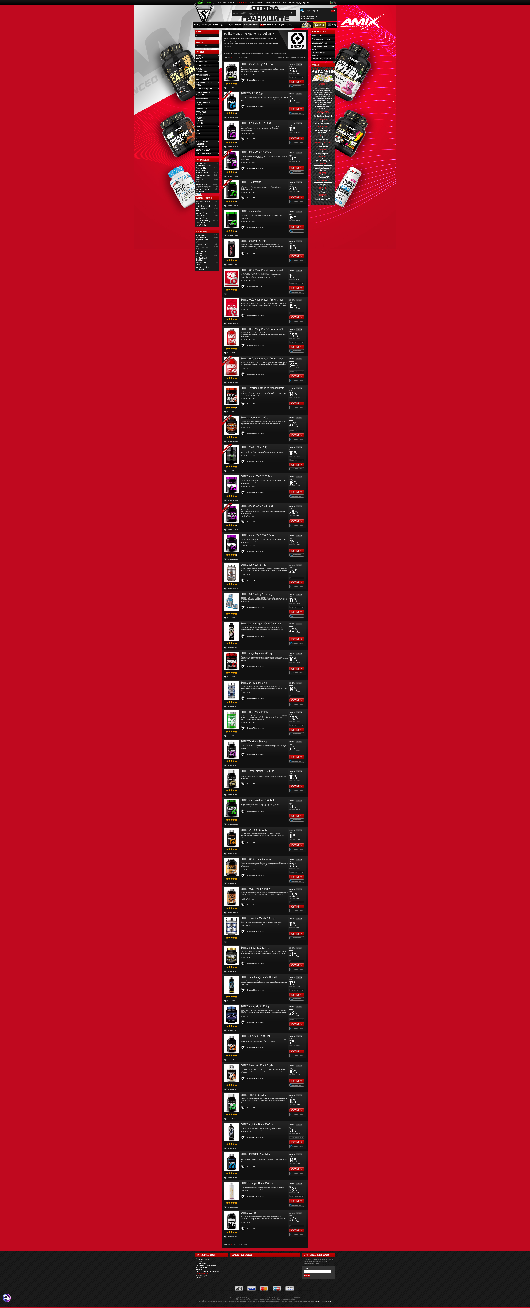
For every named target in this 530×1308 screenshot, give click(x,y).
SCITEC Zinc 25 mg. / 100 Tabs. (256, 1036)
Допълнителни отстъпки (321, 39)
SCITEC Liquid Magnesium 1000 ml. (259, 977)
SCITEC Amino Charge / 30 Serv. (257, 64)
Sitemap (199, 1278)
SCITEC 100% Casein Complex (256, 859)
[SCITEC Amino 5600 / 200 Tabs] (231, 484)
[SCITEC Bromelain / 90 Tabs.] (231, 1161)
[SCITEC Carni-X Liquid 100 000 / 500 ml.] (231, 631)
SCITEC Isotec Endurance (254, 682)
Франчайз (231, 3)
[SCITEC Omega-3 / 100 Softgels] (231, 1073)
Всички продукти (251, 25)
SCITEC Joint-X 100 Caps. (253, 1094)
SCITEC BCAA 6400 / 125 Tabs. (256, 123)
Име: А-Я (237, 53)
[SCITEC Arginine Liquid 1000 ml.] (231, 1132)
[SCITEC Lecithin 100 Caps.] (231, 837)
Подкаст (289, 25)
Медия (281, 25)
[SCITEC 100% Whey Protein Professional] (231, 278)
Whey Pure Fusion (202, 184)
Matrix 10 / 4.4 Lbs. (202, 173)
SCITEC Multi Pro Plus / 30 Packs (258, 800)
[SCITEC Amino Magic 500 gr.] (231, 1014)
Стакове (238, 25)
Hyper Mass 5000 (202, 244)
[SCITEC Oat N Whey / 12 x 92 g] (231, 602)
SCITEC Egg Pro (248, 1212)
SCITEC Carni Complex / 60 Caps (257, 771)
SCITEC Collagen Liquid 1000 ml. (257, 1183)
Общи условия (201, 1263)
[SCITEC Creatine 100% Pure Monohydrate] (231, 395)
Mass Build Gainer (202, 225)
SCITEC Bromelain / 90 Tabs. (255, 1153)
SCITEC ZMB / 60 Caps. (252, 93)
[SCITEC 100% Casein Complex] (231, 867)
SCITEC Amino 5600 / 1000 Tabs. (257, 535)
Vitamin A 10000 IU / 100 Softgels (203, 268)
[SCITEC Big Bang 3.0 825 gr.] (231, 955)
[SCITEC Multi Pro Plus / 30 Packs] (231, 808)
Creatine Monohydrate (203, 187)
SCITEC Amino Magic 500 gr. (255, 1006)
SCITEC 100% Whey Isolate (254, 712)
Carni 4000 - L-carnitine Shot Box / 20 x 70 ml (202, 258)
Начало (197, 25)
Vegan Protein (200, 235)
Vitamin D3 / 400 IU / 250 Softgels (203, 190)
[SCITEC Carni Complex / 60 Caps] (231, 778)
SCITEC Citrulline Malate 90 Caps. (258, 918)
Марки (215, 25)
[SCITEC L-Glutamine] (231, 219)
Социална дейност (288, 3)
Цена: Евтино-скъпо (248, 53)
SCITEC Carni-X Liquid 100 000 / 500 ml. (262, 623)
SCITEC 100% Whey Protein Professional (262, 270)
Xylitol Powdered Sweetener (201, 209)
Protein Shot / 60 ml (203, 206)
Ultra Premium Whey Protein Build (203, 221)
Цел (222, 25)
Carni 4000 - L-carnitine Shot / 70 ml (203, 165)
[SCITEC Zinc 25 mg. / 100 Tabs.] (231, 1043)
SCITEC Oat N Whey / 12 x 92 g (256, 594)
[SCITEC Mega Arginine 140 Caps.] (231, 661)
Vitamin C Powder (202, 213)
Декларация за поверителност (206, 1265)
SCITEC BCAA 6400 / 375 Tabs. (256, 152)
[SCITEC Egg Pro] (231, 1220)
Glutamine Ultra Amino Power (201, 169)
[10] (245, 57)
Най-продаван (275, 53)
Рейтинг (283, 53)
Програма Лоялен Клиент (321, 59)
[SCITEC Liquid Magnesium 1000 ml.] (231, 985)
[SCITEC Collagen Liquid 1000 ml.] (231, 1191)
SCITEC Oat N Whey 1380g (254, 564)
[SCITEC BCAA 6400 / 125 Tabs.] (231, 130)
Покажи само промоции (298, 57)
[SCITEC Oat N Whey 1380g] (231, 572)
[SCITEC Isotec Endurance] (231, 690)
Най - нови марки (203, 154)
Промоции (206, 25)
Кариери (199, 1269)
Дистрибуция (275, 3)
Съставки (229, 25)
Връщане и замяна (202, 1267)
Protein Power (200, 215)
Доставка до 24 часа (319, 43)
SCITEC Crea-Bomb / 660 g (254, 417)
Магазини (260, 3)
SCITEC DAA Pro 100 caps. (254, 240)
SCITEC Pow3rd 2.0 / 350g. (254, 447)
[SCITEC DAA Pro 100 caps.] (231, 248)
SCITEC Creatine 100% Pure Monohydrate (262, 388)
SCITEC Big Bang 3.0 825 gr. (255, 947)
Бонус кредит (317, 35)
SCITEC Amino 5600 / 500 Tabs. (257, 505)
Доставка (252, 3)
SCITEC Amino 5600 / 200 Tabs (257, 476)
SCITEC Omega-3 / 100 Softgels (257, 1065)
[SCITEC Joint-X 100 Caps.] (231, 1102)
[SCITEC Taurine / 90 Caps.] (231, 749)
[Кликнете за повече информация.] (243, 80)
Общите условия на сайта (323, 1301)
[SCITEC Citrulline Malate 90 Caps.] (231, 926)
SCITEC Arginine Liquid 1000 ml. (257, 1124)
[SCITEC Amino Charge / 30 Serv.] (231, 71)
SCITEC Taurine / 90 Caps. (254, 741)
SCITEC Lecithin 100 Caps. (254, 829)
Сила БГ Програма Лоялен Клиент (207, 1272)
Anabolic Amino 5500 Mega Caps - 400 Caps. (203, 240)
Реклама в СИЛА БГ (202, 1259)
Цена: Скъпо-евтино (262, 53)
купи (333, 11)
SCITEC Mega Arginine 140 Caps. (257, 653)
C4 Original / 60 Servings (201, 252)
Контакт (267, 3)
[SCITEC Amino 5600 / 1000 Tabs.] (231, 543)
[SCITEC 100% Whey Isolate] (231, 719)
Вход (334, 25)
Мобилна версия (202, 1276)
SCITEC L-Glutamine (251, 182)
